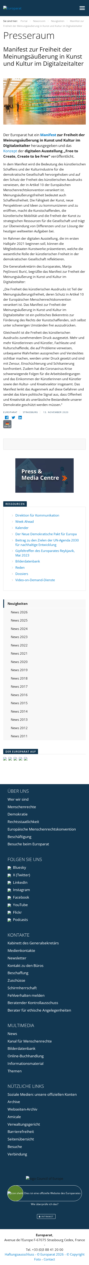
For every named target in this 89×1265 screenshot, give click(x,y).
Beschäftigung (19, 836)
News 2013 (19, 719)
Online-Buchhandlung (26, 1055)
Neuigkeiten (18, 603)
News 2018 (19, 678)
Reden (20, 567)
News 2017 (19, 686)
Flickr (17, 912)
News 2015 (19, 703)
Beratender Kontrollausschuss (33, 1002)
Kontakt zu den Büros (25, 965)
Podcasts (20, 919)
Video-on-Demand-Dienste (35, 580)
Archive (14, 1101)
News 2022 (19, 645)
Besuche (15, 1146)
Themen (15, 1070)
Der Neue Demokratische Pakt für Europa (46, 534)
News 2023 (19, 637)
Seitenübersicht (21, 1139)
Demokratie (18, 814)
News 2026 (19, 612)
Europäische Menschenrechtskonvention (42, 829)
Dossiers (21, 574)
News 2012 (19, 728)
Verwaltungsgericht (24, 1124)
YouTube (20, 904)
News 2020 (19, 662)
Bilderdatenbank (27, 561)
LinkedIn (19, 882)
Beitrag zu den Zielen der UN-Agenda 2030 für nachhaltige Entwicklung (47, 542)
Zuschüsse (16, 980)
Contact (49, 1259)
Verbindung (17, 1154)
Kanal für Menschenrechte (30, 1041)
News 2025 (19, 620)
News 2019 (19, 670)
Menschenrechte (22, 806)
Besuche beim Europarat (28, 843)
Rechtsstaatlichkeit (23, 821)
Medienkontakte (21, 950)
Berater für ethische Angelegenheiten (39, 1010)
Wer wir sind (18, 799)
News (12, 1033)
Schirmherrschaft (22, 987)
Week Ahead (24, 521)
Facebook (20, 897)
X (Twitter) (21, 874)
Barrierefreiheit (21, 1131)
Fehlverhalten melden (26, 995)
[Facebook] (6, 417)
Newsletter (17, 958)
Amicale (14, 1116)
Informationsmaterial (25, 1063)
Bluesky (19, 867)
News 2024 (19, 628)
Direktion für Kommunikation (37, 515)
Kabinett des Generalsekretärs (33, 942)
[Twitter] (13, 417)
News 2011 (19, 736)
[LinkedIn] (20, 417)
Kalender (22, 528)
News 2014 (19, 711)
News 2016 (19, 695)
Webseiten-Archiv (22, 1109)
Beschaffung (18, 972)
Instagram (21, 889)
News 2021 (19, 653)
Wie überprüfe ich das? (44, 1204)
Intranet (47, 1216)
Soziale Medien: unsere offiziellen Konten (42, 1094)
